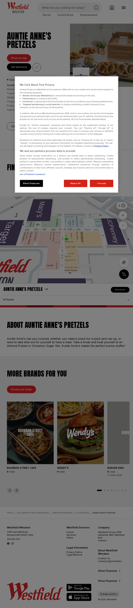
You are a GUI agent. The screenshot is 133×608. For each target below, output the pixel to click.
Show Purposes (31, 183)
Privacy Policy (101, 146)
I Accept (101, 183)
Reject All (75, 183)
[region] (66, 134)
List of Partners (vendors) (32, 174)
